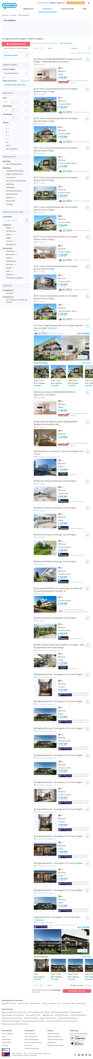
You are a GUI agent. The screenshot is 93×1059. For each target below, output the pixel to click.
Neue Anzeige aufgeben (76, 3)
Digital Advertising (53, 1034)
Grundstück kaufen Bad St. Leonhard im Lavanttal (61, 1021)
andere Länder (81, 1003)
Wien (73, 1003)
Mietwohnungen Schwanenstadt (12, 1018)
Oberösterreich (35, 1003)
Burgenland (5, 1003)
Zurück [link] (35, 48)
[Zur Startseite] (9, 6)
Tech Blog (5, 1045)
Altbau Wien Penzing (61, 1015)
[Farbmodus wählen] (88, 3)
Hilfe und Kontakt (30, 1034)
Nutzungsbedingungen (32, 1039)
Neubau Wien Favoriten (31, 1018)
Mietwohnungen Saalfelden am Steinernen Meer (66, 1012)
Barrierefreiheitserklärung (33, 1042)
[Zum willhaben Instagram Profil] (75, 1055)
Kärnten (13, 1003)
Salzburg (44, 1003)
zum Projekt (82, 357)
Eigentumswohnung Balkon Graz (68, 1018)
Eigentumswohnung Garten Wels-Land (14, 1012)
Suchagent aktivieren (17, 44)
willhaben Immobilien (54, 1036)
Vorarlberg (66, 1003)
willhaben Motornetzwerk (55, 1039)
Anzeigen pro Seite (77, 985)
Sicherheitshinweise (31, 1036)
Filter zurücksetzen (65, 43)
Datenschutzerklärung (32, 1048)
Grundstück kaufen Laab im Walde (38, 1012)
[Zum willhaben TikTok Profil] (79, 1055)
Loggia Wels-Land (47, 1015)
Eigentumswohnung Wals (48, 1018)
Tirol (59, 1003)
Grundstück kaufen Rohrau (78, 1015)
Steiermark (52, 1003)
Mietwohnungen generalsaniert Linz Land (15, 1024)
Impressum (46, 1053)
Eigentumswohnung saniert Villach (33, 1021)
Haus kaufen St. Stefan (33, 1015)
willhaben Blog (6, 1042)
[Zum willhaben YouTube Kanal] (82, 1055)
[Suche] (27, 220)
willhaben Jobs (51, 1042)
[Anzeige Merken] (87, 59)
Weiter (50, 48)
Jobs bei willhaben (7, 1034)
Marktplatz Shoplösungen (55, 1045)
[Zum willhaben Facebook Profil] (89, 1055)
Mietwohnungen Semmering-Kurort (13, 1015)
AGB (25, 1053)
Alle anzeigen (86, 363)
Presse (4, 1036)
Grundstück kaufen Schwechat (11, 1021)
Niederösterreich (23, 1003)
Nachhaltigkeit (6, 1039)
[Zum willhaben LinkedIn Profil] (86, 1055)
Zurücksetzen (25, 81)
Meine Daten (29, 1045)
